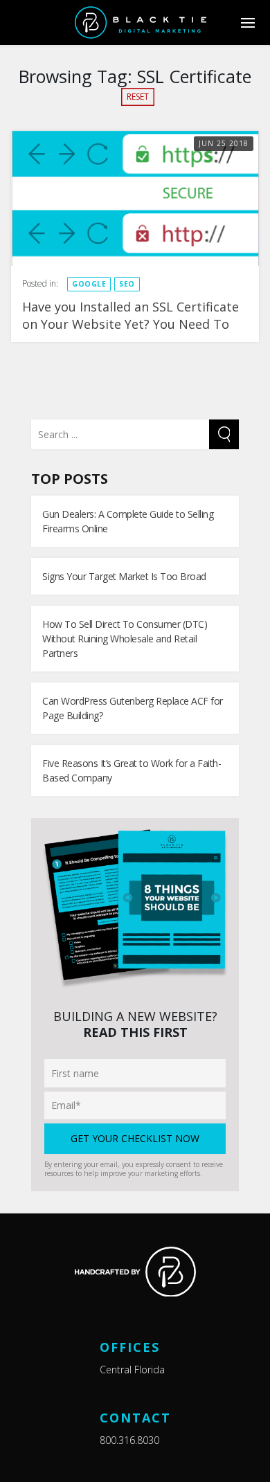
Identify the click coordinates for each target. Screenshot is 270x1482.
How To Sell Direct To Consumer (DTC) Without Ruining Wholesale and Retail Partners (124, 638)
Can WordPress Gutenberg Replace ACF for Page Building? (132, 708)
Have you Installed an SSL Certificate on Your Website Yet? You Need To (130, 315)
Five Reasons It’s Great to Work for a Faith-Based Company (131, 770)
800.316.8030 (129, 1440)
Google (89, 284)
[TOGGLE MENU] (247, 22)
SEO (127, 284)
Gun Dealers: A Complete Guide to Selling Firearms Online (127, 521)
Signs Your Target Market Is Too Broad (124, 576)
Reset (138, 96)
